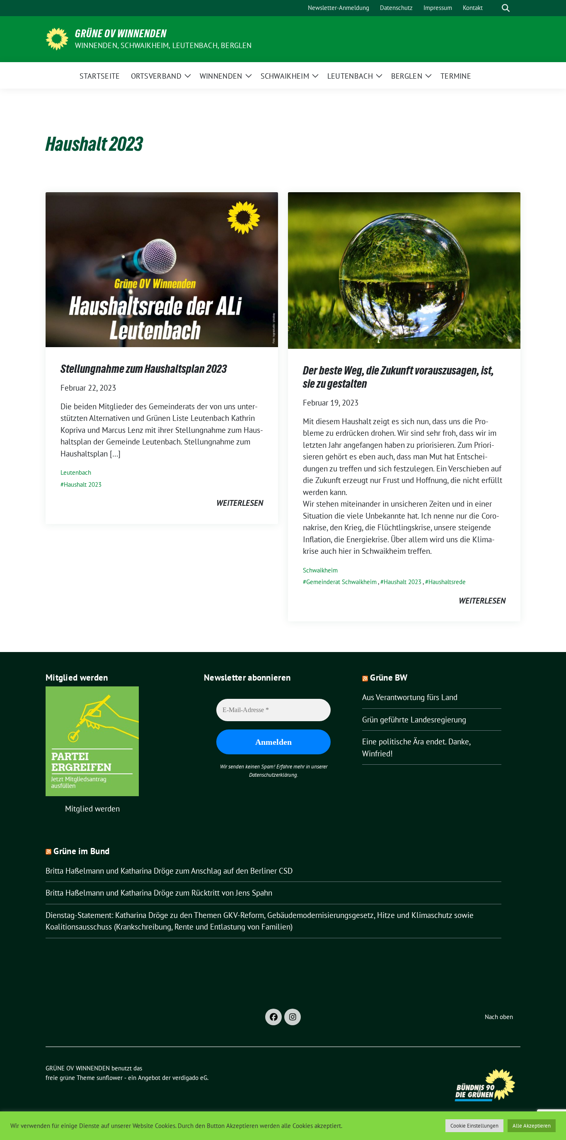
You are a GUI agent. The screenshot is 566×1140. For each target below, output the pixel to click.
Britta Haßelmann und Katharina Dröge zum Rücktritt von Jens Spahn (159, 893)
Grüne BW (388, 677)
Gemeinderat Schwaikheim (341, 582)
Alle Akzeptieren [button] (532, 1125)
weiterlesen (239, 503)
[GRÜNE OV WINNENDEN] (57, 38)
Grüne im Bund (81, 851)
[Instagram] (292, 1017)
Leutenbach (75, 472)
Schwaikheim (320, 570)
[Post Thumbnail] (162, 269)
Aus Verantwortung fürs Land (409, 697)
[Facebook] (273, 1017)
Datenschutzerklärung (273, 774)
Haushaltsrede (447, 582)
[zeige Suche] (506, 8)
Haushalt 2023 (83, 484)
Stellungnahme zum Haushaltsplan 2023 (143, 368)
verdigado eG (189, 1078)
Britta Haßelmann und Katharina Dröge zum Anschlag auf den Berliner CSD (169, 871)
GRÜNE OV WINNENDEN (121, 33)
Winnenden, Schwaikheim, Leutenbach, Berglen (163, 45)
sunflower (110, 1078)
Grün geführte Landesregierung (414, 720)
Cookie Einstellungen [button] (474, 1125)
